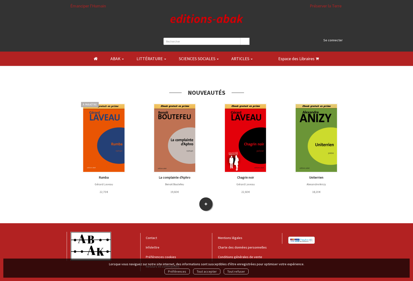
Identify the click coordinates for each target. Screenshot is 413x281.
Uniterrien (316, 177)
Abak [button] (115, 58)
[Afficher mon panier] (317, 58)
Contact (151, 238)
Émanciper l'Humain (88, 6)
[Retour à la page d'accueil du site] (207, 23)
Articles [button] (240, 58)
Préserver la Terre (326, 6)
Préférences (177, 271)
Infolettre (152, 247)
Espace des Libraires (296, 58)
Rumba (104, 177)
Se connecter (333, 40)
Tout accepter (207, 271)
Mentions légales (230, 238)
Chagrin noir (245, 177)
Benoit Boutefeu (174, 184)
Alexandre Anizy (316, 184)
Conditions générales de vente (240, 257)
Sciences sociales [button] (197, 58)
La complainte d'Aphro (174, 177)
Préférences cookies (161, 257)
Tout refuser (236, 271)
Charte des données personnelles (242, 247)
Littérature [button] (150, 58)
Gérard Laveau (104, 184)
